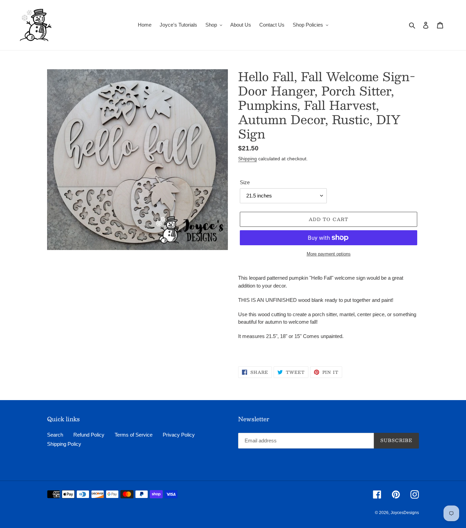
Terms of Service (133, 435)
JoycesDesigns (405, 512)
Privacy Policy (179, 435)
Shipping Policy (64, 444)
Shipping (247, 158)
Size (245, 182)
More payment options (329, 253)
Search (55, 435)
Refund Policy (88, 435)
